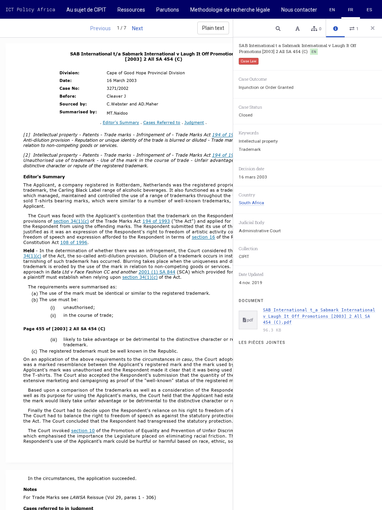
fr (350, 9)
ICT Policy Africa (30, 9)
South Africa (251, 202)
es (369, 9)
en (332, 9)
